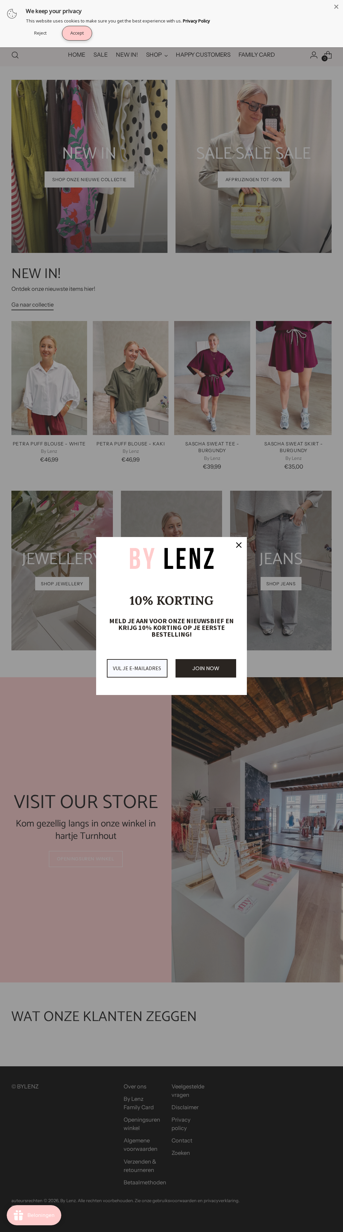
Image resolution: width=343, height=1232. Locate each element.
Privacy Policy (196, 21)
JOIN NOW (205, 668)
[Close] (336, 6)
